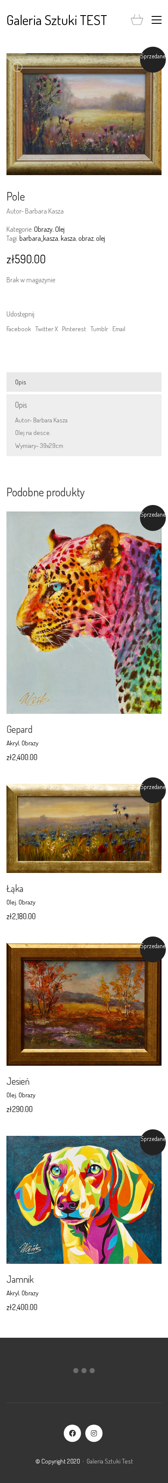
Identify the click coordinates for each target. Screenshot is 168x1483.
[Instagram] (94, 1433)
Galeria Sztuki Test (110, 1461)
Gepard (19, 729)
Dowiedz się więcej (30, 743)
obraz (85, 238)
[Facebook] (72, 1433)
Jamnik (20, 1279)
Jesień (18, 1081)
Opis (20, 382)
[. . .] (84, 1372)
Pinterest (74, 329)
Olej (60, 229)
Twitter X (46, 329)
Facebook (18, 329)
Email (118, 329)
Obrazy (43, 229)
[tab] (84, 382)
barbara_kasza (38, 238)
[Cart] (137, 20)
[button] (157, 20)
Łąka (14, 888)
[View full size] (17, 66)
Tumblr (99, 329)
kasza (68, 238)
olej (100, 238)
